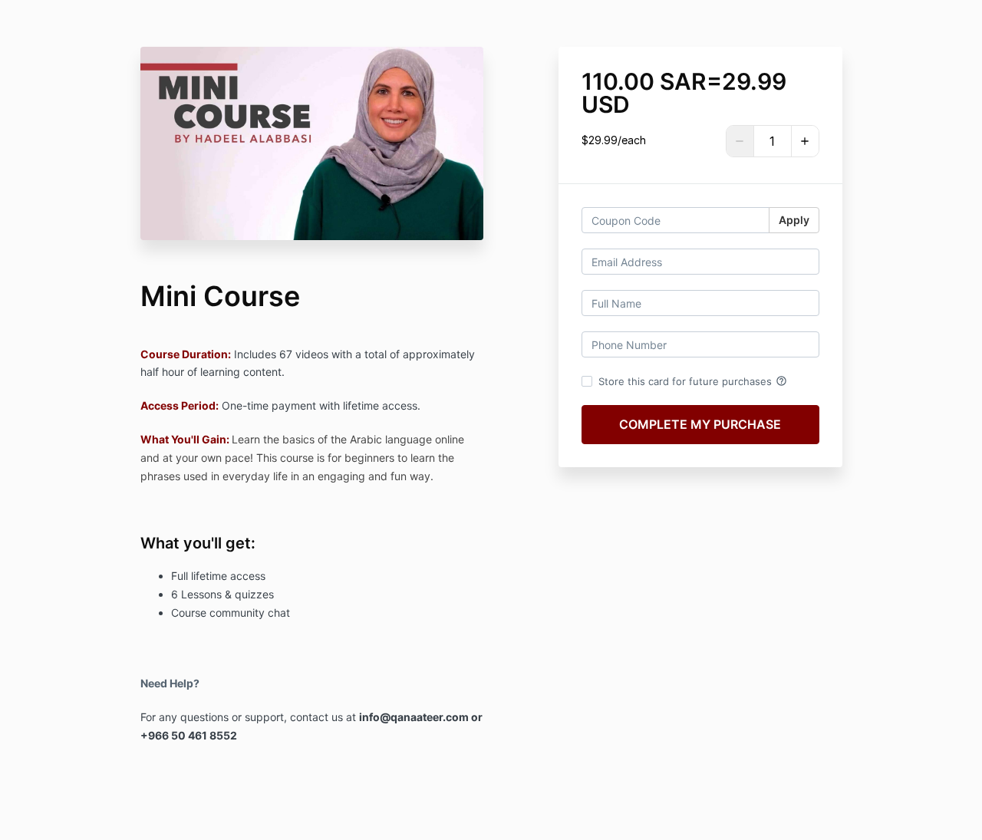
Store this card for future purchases (692, 381)
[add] (805, 141)
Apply (794, 219)
